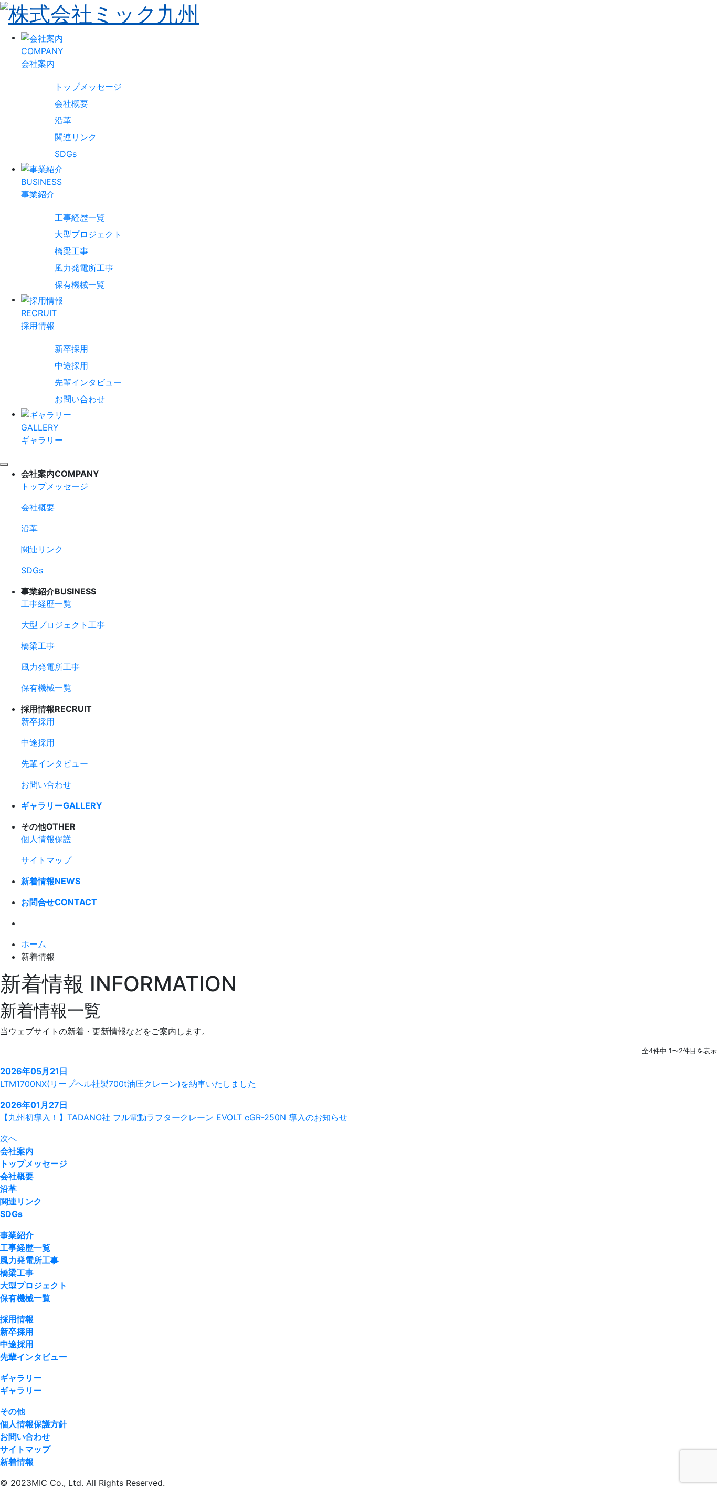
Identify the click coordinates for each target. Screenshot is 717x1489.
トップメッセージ (88, 86)
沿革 (63, 120)
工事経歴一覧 (80, 217)
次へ (8, 1138)
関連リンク (76, 137)
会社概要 (71, 103)
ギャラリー (61, 805)
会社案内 (17, 1151)
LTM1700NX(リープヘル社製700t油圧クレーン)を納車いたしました (128, 1083)
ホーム (33, 944)
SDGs (66, 154)
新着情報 (50, 881)
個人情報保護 (46, 839)
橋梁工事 (71, 251)
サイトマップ (46, 860)
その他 (12, 1411)
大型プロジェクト (88, 234)
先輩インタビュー (88, 382)
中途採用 (71, 365)
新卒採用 (71, 348)
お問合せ (59, 902)
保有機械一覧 (80, 284)
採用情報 (17, 1319)
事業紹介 (17, 1235)
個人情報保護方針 (33, 1424)
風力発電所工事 (84, 268)
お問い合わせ (80, 399)
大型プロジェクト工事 (63, 625)
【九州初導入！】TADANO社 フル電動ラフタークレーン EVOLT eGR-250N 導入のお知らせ (173, 1117)
